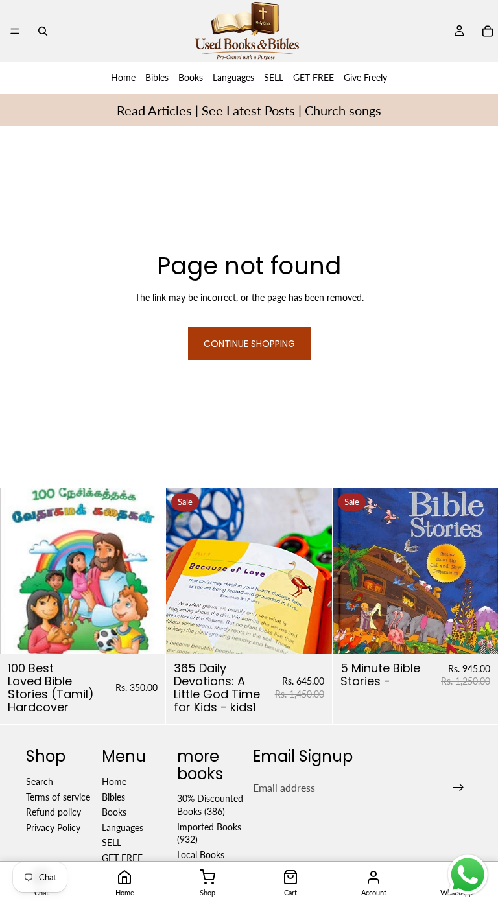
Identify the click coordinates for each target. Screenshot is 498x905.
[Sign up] (458, 787)
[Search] (43, 31)
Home (123, 77)
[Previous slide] (185, 571)
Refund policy (53, 811)
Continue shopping (249, 343)
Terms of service (58, 796)
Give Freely (365, 77)
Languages (233, 77)
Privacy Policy (53, 826)
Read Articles (154, 110)
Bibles (157, 77)
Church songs (343, 110)
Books (190, 77)
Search (39, 781)
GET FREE (313, 77)
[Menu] (15, 31)
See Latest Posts (248, 110)
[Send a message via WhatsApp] (468, 875)
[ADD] (146, 634)
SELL (273, 77)
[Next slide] (312, 571)
